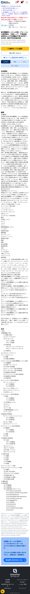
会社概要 (7, 579)
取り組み (22, 582)
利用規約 (7, 582)
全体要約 (5, 62)
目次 (24, 62)
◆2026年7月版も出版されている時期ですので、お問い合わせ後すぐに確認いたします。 (15, 18)
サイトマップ (22, 588)
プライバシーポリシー (22, 579)
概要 (15, 62)
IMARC (12, 25)
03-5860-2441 (15, 576)
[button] (17, 2)
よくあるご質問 (22, 584)
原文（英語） (15, 66)
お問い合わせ (7, 588)
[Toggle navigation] (27, 2)
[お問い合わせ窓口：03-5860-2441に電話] (3, 591)
